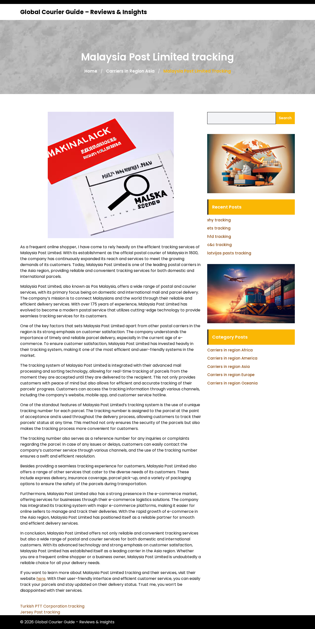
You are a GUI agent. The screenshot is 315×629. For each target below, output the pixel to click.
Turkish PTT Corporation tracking (52, 606)
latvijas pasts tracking (229, 253)
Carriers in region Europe (230, 374)
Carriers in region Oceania (232, 383)
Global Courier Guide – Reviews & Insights (83, 12)
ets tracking (219, 228)
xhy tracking (219, 220)
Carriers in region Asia (130, 71)
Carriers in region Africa (230, 350)
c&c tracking (219, 244)
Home (90, 71)
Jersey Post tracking (40, 612)
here (41, 578)
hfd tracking (219, 236)
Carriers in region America (232, 358)
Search (285, 117)
